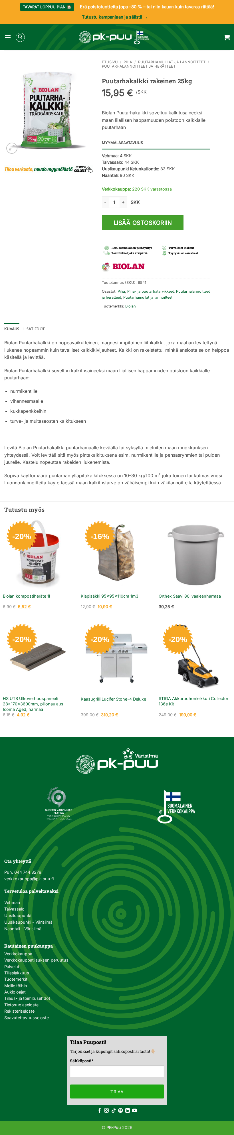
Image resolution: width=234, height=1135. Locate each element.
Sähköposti (81, 1060)
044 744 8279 (27, 872)
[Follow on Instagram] (106, 1110)
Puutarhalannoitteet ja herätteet (138, 66)
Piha (128, 62)
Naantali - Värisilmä (22, 928)
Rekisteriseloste (19, 1011)
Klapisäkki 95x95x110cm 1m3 (109, 596)
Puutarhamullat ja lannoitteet (171, 62)
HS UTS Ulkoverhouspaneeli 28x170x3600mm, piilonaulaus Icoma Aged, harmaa (33, 703)
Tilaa (116, 1091)
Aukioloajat (15, 992)
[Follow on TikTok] (113, 1110)
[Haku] (20, 37)
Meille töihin (15, 985)
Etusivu (110, 62)
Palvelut (11, 966)
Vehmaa (12, 902)
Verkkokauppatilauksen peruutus (36, 960)
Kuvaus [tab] (11, 329)
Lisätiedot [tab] (34, 329)
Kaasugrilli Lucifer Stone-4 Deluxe (113, 699)
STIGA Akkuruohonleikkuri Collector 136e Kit (193, 701)
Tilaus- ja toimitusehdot (27, 998)
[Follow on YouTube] (134, 1110)
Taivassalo (14, 909)
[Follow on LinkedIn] (127, 1110)
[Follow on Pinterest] (120, 1110)
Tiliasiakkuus (16, 972)
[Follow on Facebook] (99, 1110)
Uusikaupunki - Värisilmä (28, 922)
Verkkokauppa (18, 953)
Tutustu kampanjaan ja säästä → (115, 17)
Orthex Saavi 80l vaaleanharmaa (190, 596)
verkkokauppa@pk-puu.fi (29, 878)
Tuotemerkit (15, 979)
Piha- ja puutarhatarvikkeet (150, 291)
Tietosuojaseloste (21, 1004)
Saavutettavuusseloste (26, 1017)
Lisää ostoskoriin (143, 222)
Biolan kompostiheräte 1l (26, 596)
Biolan (130, 306)
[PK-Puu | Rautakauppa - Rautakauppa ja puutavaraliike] (114, 37)
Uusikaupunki (17, 915)
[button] (7, 37)
